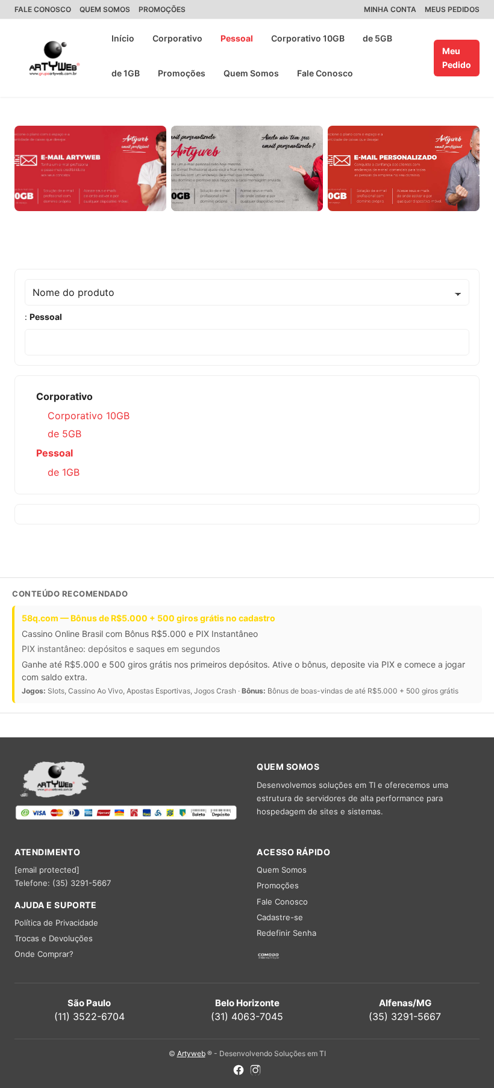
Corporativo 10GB (308, 38)
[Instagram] (255, 1071)
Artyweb (191, 1053)
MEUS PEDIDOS (452, 9)
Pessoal (236, 38)
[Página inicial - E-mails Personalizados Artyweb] (54, 58)
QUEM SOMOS (105, 9)
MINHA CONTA (390, 9)
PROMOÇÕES (162, 9)
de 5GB (377, 38)
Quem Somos (251, 73)
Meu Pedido (456, 57)
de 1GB (125, 73)
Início (122, 38)
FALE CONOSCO (42, 9)
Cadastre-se (280, 917)
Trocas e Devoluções (53, 938)
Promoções (181, 73)
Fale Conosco (325, 73)
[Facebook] (239, 1071)
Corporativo (177, 38)
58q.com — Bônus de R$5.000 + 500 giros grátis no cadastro (148, 618)
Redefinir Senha (286, 933)
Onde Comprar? (43, 954)
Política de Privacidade (56, 922)
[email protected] (47, 869)
